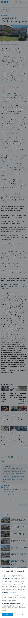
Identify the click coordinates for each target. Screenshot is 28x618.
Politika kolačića (14, 578)
